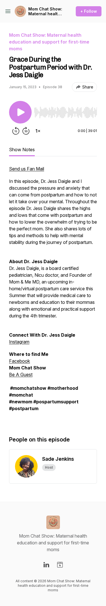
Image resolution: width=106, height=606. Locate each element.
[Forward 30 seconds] (26, 131)
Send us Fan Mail (26, 169)
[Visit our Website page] (60, 565)
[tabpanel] (53, 294)
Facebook (19, 361)
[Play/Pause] (20, 112)
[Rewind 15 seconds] (16, 131)
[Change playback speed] (38, 131)
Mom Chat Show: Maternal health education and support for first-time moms (45, 11)
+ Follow (88, 11)
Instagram (19, 342)
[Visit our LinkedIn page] (46, 565)
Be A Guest (21, 374)
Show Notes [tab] (22, 149)
